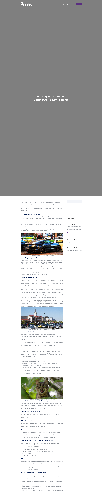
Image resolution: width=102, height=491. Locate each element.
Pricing (62, 4)
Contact (72, 4)
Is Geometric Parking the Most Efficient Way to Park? (73, 218)
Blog (67, 4)
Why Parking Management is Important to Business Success (73, 214)
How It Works (54, 4)
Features (47, 4)
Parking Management (71, 242)
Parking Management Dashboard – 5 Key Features (51, 98)
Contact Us (78, 251)
